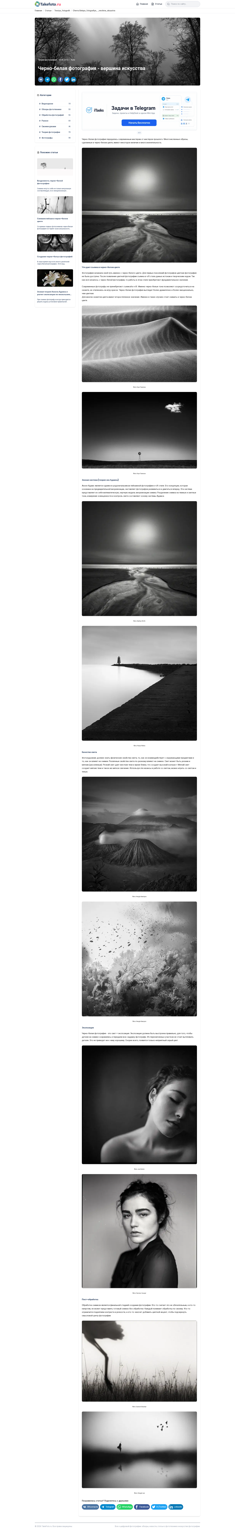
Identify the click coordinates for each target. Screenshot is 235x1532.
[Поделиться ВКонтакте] (41, 79)
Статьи (48, 10)
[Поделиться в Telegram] (47, 79)
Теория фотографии (47, 60)
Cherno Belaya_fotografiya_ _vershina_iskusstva (94, 10)
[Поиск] (168, 4)
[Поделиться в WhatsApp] (54, 79)
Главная (38, 10)
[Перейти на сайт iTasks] (139, 111)
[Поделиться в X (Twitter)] (67, 79)
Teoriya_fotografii (62, 10)
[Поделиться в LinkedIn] (73, 79)
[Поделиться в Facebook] (60, 79)
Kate (73, 60)
